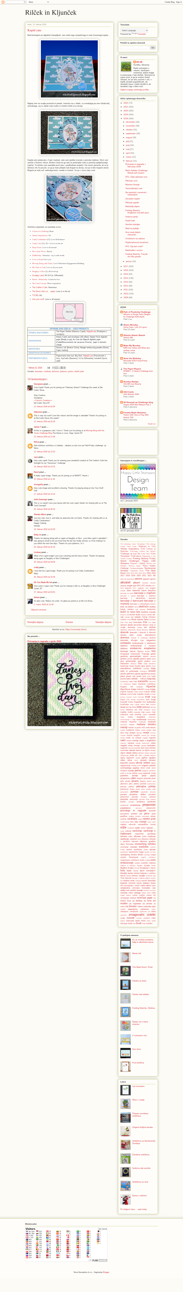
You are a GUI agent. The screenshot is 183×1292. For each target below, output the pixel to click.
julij (127, 141)
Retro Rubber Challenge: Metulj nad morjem (136, 171)
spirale (153, 849)
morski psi (145, 735)
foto (154, 651)
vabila (142, 886)
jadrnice (130, 673)
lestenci (153, 704)
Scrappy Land (38, 275)
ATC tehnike (146, 586)
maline (145, 714)
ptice (146, 813)
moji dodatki (130, 733)
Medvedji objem (132, 206)
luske (154, 710)
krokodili (123, 702)
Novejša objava (35, 622)
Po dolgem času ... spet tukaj (133, 1209)
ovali (148, 768)
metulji (123, 727)
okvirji (139, 762)
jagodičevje (145, 674)
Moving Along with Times (42, 263)
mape (122, 717)
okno (136, 760)
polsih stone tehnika (143, 789)
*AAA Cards (132, 546)
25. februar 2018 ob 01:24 (44, 547)
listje (139, 707)
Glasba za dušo (139, 981)
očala (132, 755)
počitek (143, 784)
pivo (154, 781)
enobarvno (135, 648)
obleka (135, 753)
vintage (137, 893)
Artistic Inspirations (39, 235)
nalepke (129, 740)
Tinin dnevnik (126, 878)
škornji (136, 868)
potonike (124, 799)
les (147, 704)
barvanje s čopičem (145, 593)
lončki (122, 710)
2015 (126, 274)
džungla (134, 640)
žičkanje (123, 924)
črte (145, 622)
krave (122, 700)
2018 (126, 118)
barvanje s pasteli (127, 596)
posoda (135, 797)
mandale (152, 715)
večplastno (125, 888)
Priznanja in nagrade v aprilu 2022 (44, 641)
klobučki (140, 689)
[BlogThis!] (56, 367)
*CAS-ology (134, 551)
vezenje (123, 893)
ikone (154, 666)
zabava (140, 907)
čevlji (129, 619)
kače (149, 676)
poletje (152, 786)
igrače (148, 666)
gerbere (123, 659)
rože (123, 827)
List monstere (138, 1086)
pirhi (122, 781)
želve (149, 921)
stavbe (123, 857)
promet (152, 810)
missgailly (38, 484)
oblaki (128, 753)
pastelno (124, 775)
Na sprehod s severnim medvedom (135, 193)
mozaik (153, 735)
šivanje (147, 866)
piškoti (149, 781)
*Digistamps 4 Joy (149, 556)
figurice (140, 651)
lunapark (147, 710)
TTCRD (35, 295)
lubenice (129, 710)
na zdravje (136, 738)
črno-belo (137, 622)
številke (123, 873)
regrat (140, 819)
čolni (122, 622)
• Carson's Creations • (43, 400)
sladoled (133, 839)
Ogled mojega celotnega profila (134, 89)
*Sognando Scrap (137, 571)
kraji (154, 697)
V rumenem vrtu (139, 1035)
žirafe (130, 924)
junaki (139, 676)
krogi (153, 699)
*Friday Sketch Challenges (138, 559)
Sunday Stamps (131, 381)
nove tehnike (150, 748)
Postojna (144, 797)
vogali (122, 895)
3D (154, 575)
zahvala (147, 906)
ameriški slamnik (149, 583)
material (123, 722)
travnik (144, 881)
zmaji (122, 918)
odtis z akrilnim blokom (147, 755)
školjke (131, 868)
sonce (129, 849)
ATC (139, 585)
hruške (138, 666)
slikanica (145, 839)
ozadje (131, 770)
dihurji (139, 630)
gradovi (147, 661)
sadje (137, 828)
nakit (123, 740)
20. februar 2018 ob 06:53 (44, 509)
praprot (153, 799)
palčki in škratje (126, 773)
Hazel (36, 472)
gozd (140, 661)
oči (136, 755)
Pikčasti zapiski (132, 202)
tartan (130, 873)
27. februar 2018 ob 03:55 (44, 592)
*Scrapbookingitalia (136, 568)
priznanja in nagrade (133, 810)
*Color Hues (145, 554)
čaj (132, 617)
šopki (129, 870)
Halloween (124, 664)
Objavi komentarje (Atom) (75, 629)
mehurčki (123, 724)
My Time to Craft (39, 267)
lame (132, 704)
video (131, 893)
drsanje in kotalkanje (139, 638)
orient (139, 765)
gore (122, 661)
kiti (132, 687)
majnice (148, 712)
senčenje (137, 830)
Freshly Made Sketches (134, 412)
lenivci (143, 704)
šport (142, 870)
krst (144, 702)
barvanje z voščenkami (139, 604)
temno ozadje (138, 875)
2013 (126, 282)
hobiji (145, 663)
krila (128, 699)
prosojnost (124, 814)
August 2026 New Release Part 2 (137, 405)
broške (132, 615)
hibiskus (133, 663)
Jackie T (37, 427)
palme (134, 773)
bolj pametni (140, 609)
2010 (126, 293)
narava (131, 743)
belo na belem (127, 607)
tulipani (146, 883)
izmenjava (143, 671)
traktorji (138, 881)
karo (135, 681)
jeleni (122, 676)
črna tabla (128, 622)
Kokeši (141, 692)
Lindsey (37, 552)
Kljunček (151, 686)
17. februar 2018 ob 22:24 (44, 494)
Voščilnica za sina (140, 1182)
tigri (154, 876)
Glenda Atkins (40, 514)
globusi (143, 659)
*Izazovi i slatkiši (137, 563)
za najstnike (135, 903)
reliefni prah (79, 371)
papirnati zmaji (149, 773)
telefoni (128, 876)
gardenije (124, 656)
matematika (152, 719)
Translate (141, 34)
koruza (122, 697)
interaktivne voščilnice (131, 668)
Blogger (106, 1272)
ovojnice (123, 771)
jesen (128, 676)
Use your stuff (38, 299)
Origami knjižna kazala (142, 1127)
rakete (153, 816)
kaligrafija (151, 678)
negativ (123, 745)
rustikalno (131, 828)
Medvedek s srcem (134, 250)
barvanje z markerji (43, 371)
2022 (126, 103)
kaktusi (143, 679)
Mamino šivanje (132, 184)
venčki (133, 890)
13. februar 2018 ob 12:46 (44, 437)
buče (138, 614)
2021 (126, 107)
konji (134, 694)
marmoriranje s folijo (128, 719)
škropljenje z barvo (148, 868)
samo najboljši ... (148, 828)
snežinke (143, 846)
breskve (123, 615)
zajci (154, 906)
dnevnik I (134, 632)
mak (154, 712)
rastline (123, 819)
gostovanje (131, 661)
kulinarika (151, 702)
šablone (152, 863)
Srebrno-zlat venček (141, 1168)
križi (148, 700)
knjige (153, 689)
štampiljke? (151, 871)
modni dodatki (146, 730)
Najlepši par (91, 331)
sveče (137, 863)
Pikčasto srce (131, 181)
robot (154, 822)
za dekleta (137, 901)
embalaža (125, 643)
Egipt (142, 640)
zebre (154, 909)
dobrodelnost (150, 635)
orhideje (134, 765)
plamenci (124, 784)
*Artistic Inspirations (129, 549)
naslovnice (145, 743)
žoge (144, 923)
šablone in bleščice (128, 865)
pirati (154, 778)
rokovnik (132, 824)
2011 (126, 289)
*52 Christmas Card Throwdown (132, 544)
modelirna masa (133, 730)
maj (128, 149)
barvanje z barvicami (131, 600)
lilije (130, 707)
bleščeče (144, 606)
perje (144, 775)
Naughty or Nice (38, 271)
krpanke (138, 702)
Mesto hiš (136, 953)
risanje (142, 821)
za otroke (147, 903)
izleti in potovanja (129, 671)
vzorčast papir (145, 897)
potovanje (134, 799)
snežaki (133, 847)
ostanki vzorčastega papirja (138, 766)
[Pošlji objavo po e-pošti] (53, 367)
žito (134, 923)
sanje (122, 831)
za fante (148, 901)
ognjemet (130, 758)
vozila (134, 895)
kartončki (143, 681)
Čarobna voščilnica (140, 1154)
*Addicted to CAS (147, 546)
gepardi (153, 656)
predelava (141, 802)
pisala (127, 781)
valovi (148, 885)
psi (141, 813)
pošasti (153, 797)
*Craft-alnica (136, 556)
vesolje (140, 890)
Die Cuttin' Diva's (39, 251)
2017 (126, 266)
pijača (153, 775)
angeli (129, 585)
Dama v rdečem (139, 1195)
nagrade (152, 738)
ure (121, 886)
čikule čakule (137, 619)
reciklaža (132, 818)
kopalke (140, 694)
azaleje (122, 590)
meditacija (142, 722)
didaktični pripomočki (128, 630)
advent (138, 578)
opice (153, 763)
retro (132, 822)
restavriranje (124, 822)
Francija (145, 654)
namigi (135, 740)
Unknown (38, 412)
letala (122, 707)
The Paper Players (132, 369)
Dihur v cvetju (138, 1100)
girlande (130, 659)
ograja (138, 758)
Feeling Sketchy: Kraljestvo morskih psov (137, 211)
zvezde (130, 918)
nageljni (145, 738)
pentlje (135, 775)
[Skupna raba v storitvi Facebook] (61, 367)
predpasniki (124, 805)
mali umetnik (135, 715)
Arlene (37, 597)
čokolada (152, 619)
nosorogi (134, 748)
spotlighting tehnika (128, 855)
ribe (136, 822)
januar (129, 261)
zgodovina (143, 911)
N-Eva (36, 442)
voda (154, 893)
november (131, 126)
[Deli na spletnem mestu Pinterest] (64, 367)
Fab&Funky (36, 255)
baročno (152, 590)
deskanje (131, 627)
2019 (126, 114)
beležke (153, 604)
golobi (154, 659)
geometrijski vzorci (139, 656)
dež (145, 627)
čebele (138, 617)
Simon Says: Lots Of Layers (135, 327)
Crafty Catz (36, 243)
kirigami (123, 687)
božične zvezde (148, 612)
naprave (123, 743)
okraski (143, 760)
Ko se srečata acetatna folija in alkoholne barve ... (143, 942)
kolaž (153, 691)
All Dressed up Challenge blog (138, 402)
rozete (153, 824)
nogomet (124, 748)
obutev (147, 753)
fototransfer (135, 654)
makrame (124, 715)
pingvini (140, 778)
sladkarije (124, 839)
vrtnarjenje (124, 898)
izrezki (152, 671)
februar (129, 161)
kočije (136, 692)
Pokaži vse (152, 424)
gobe (149, 659)
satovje (128, 831)
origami (145, 765)
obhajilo (153, 750)
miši (143, 728)
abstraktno (130, 579)
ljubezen (63, 371)
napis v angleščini (147, 740)
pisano (135, 781)
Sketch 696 (128, 338)
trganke (123, 883)
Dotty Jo (37, 535)
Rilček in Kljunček (51, 12)
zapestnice (133, 909)
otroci (142, 768)
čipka (146, 619)
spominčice (124, 852)
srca (140, 854)
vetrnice (146, 890)
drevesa (124, 637)
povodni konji (144, 799)
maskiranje (141, 719)
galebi (153, 654)
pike (133, 778)
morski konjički (133, 735)
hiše (140, 663)
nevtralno (151, 745)
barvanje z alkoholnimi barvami (138, 598)
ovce (154, 768)
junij (128, 145)
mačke (123, 712)
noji (129, 748)
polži (154, 789)
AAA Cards (128, 392)
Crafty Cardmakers (39, 239)
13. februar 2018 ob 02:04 (44, 406)
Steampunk (133, 857)
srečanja (147, 855)
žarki (137, 921)
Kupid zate (130, 220)
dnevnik (124, 632)
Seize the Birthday (132, 358)
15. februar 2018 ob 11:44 (44, 479)
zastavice (144, 909)
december (131, 122)
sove (146, 850)
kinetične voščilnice (147, 684)
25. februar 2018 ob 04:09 (44, 562)
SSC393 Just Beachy (132, 384)
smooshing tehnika (145, 844)
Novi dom (136, 1049)
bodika (153, 607)
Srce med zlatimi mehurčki (132, 233)
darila (130, 625)
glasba (136, 658)
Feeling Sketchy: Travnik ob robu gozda (136, 255)
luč (136, 710)
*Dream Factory (126, 558)
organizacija (125, 766)
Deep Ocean (36, 247)
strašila (147, 860)
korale (147, 694)
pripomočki (151, 808)
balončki (136, 590)
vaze (154, 886)
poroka (123, 794)
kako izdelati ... (133, 678)
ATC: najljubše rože (140, 588)
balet (129, 591)
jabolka (123, 674)
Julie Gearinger (40, 499)
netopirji (143, 745)
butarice (144, 615)
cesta (149, 615)
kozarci (129, 697)
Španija (135, 871)
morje (146, 732)
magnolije (137, 712)
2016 (126, 270)
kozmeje (141, 697)
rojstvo (123, 824)
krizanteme (141, 699)
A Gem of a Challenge (40, 231)
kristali (133, 699)
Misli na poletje (132, 228)
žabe (154, 918)
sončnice (138, 849)
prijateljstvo (125, 808)
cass (36, 457)
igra (143, 666)
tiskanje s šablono (138, 878)
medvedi (152, 722)
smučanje (124, 847)
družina (153, 638)
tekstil (122, 876)
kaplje (131, 681)
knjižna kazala (126, 692)
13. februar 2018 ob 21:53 (44, 452)
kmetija (147, 689)
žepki (154, 921)
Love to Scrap (37, 259)
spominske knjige (136, 852)
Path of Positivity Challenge (137, 312)
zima (153, 911)
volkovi (128, 895)
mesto (131, 725)
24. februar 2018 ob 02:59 (44, 529)
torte (132, 880)
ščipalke (140, 865)
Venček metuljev (132, 224)
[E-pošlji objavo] (48, 367)
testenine (149, 876)
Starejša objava (103, 622)
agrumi (153, 579)
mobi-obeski (151, 728)
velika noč (125, 890)
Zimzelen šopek (132, 199)
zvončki (139, 918)
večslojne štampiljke (141, 888)
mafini (130, 712)
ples (130, 784)
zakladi (122, 909)
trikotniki (132, 883)
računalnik (145, 816)
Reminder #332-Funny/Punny (135, 361)
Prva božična (138, 1063)
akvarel (125, 582)
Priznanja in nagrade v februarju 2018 (135, 165)
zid (149, 911)
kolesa (123, 694)
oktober (129, 129)
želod (143, 921)
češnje (144, 617)
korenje (153, 694)
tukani (139, 883)
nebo (153, 743)
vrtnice (133, 898)
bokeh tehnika (127, 609)
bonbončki (151, 609)
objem (122, 753)
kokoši (147, 692)
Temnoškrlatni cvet (133, 188)
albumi (136, 582)
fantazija (124, 651)
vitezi (149, 893)
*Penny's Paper (134, 566)
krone (130, 702)
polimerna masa (127, 789)
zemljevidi (134, 912)
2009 (126, 297)
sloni (122, 844)
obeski (132, 750)
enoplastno (150, 648)
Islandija (146, 668)
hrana (131, 666)
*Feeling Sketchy (140, 558)
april (128, 153)
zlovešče (123, 915)
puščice (123, 816)
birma (136, 607)
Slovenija (129, 844)
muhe (128, 738)
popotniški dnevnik (148, 792)
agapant (146, 579)
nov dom (140, 748)
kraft (147, 696)
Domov (69, 622)
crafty (36, 567)
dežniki (152, 627)
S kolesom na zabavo (135, 238)
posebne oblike (138, 794)
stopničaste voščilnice (129, 860)
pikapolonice (125, 778)
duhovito (55, 371)
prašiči (123, 802)
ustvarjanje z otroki (132, 886)
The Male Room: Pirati (142, 967)
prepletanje (135, 805)
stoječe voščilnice (148, 857)
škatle (153, 865)
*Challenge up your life (130, 554)
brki (128, 615)
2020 (126, 110)
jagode (137, 674)
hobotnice (152, 663)
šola (122, 870)
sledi (139, 839)
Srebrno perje (131, 216)
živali (138, 923)
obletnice (141, 753)
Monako (139, 733)
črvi (150, 622)
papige (140, 773)
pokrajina (141, 786)
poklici (131, 787)
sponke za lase (150, 852)
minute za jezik (134, 728)
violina (144, 893)
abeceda (123, 579)
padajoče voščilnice (149, 771)
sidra (130, 836)
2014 (126, 278)
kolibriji (129, 694)
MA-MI (139, 62)
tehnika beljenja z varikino (145, 873)
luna (140, 710)
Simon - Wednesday (39, 279)
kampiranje (124, 681)
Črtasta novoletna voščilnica (140, 1114)
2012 (126, 286)
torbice (126, 880)
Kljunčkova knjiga (128, 689)
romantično (143, 824)
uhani (153, 883)
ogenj (122, 758)
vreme (149, 895)
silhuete (137, 836)
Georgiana (38, 384)
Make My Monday (131, 345)
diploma (152, 630)
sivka (144, 836)
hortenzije (124, 666)
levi (127, 707)
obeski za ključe (143, 750)
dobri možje (136, 635)
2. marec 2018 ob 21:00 (43, 604)
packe (70, 371)
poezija (123, 787)
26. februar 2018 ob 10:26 (44, 577)
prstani (134, 813)
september (131, 133)
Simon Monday (130, 325)
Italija (153, 668)
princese (139, 808)
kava (134, 684)
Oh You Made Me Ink (43, 582)
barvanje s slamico (146, 596)
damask (123, 625)
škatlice (123, 868)
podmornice (151, 784)
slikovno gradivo (148, 841)
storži (142, 860)
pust (154, 813)
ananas (123, 586)
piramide (147, 778)
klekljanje (140, 687)
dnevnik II (144, 633)
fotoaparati (124, 654)
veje (154, 888)
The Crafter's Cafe (39, 287)
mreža (122, 738)
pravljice (131, 802)
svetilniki (144, 863)
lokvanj (153, 707)
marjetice (141, 717)
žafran (122, 921)
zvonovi (146, 918)
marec (129, 157)
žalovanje (130, 921)
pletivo (136, 784)
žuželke (149, 924)
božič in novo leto (130, 612)
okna (130, 760)
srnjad (153, 855)
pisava (143, 781)
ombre (146, 762)
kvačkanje (124, 704)
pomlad (134, 791)
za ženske (131, 906)
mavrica (132, 722)
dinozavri (145, 630)
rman (149, 822)
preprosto (149, 804)
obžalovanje (124, 755)
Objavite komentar (38, 610)
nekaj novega (134, 746)
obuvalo (153, 753)
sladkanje (152, 836)
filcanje (147, 651)
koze (135, 697)
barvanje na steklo (127, 593)
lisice (134, 707)
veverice (153, 890)
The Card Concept (39, 283)
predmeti (152, 801)
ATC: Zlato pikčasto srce (136, 177)
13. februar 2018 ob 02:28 (44, 421)
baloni (144, 591)
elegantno (151, 640)
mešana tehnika (146, 724)
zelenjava (124, 912)
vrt (154, 895)
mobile (122, 730)
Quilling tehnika (134, 816)
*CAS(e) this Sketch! (147, 551)
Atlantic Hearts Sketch (134, 335)
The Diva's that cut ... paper (43, 291)
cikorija (127, 617)
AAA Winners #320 (131, 394)
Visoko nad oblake (140, 994)
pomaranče (124, 792)
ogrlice (144, 758)
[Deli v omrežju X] (59, 367)
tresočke (152, 880)
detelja (139, 627)
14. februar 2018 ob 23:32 (44, 467)
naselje (138, 743)
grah (154, 661)
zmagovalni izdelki (142, 914)
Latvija (137, 704)
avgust (129, 137)
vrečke (142, 895)
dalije (154, 622)
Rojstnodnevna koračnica (136, 242)
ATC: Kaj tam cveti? (134, 246)
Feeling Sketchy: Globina (143, 1008)
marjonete (152, 717)
